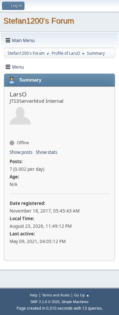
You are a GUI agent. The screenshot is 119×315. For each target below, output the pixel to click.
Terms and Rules (56, 294)
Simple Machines (75, 302)
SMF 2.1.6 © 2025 (45, 302)
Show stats (46, 152)
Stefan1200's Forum (38, 20)
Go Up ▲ (82, 294)
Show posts (21, 152)
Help (34, 294)
